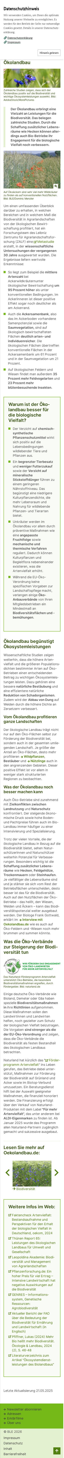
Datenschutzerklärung (20, 38)
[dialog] (32, 729)
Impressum (13, 42)
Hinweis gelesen (49, 52)
